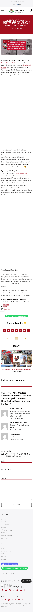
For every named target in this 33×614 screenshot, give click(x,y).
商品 (2, 554)
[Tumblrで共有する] (16, 330)
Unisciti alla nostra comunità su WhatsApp (15, 568)
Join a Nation (4, 538)
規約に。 (9, 585)
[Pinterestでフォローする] (17, 590)
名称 (3, 461)
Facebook (6, 304)
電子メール (6, 470)
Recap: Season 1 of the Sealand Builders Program (16, 369)
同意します (10, 585)
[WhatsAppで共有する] (28, 330)
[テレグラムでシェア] (20, 330)
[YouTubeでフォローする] (21, 590)
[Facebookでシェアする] (4, 330)
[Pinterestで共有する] (12, 330)
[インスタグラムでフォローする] (10, 590)
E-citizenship (4, 559)
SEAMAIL (3, 556)
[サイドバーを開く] (2, 309)
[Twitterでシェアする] (8, 330)
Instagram (6, 309)
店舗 (2, 548)
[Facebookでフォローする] (2, 590)
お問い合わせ (5, 524)
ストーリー (4, 519)
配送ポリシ (4, 533)
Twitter (5, 306)
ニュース (6, 41)
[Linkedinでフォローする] (13, 590)
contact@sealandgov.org (18, 1)
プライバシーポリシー (7, 530)
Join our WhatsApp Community (17, 316)
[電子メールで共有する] (24, 330)
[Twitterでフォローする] (6, 590)
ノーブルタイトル (6, 551)
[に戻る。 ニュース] (16, 338)
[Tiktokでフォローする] (24, 590)
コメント (5, 478)
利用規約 (3, 527)
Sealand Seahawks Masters (10, 63)
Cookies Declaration (6, 535)
